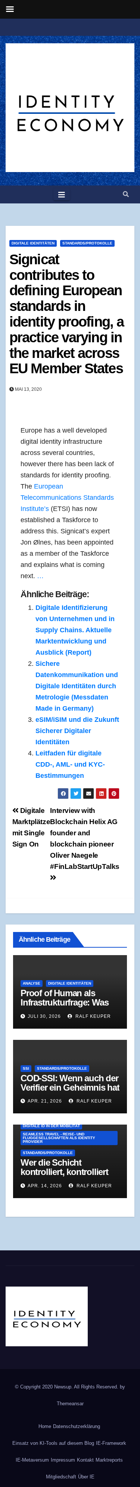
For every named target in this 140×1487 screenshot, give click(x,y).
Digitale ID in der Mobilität (51, 1126)
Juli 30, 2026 (44, 1016)
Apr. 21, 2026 (45, 1101)
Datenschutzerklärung (76, 1426)
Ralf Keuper (92, 1016)
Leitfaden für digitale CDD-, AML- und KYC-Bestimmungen (70, 764)
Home (44, 1426)
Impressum (63, 1460)
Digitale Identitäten (33, 243)
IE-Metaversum (32, 1460)
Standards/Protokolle (87, 243)
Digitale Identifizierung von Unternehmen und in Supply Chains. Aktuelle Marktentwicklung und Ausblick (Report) (75, 630)
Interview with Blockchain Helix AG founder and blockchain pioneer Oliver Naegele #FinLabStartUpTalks (84, 838)
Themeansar (70, 1403)
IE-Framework (111, 1443)
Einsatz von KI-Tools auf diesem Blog (53, 1443)
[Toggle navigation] (61, 194)
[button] (125, 194)
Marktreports (109, 1460)
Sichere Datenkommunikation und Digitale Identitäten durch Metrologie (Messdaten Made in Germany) (76, 686)
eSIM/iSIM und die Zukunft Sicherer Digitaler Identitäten (77, 731)
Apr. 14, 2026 (45, 1185)
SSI (26, 1068)
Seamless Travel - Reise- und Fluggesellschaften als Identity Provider (59, 1138)
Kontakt (85, 1460)
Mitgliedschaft (61, 1477)
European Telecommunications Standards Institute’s (67, 497)
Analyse (31, 983)
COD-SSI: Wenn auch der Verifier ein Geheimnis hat (70, 1082)
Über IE (86, 1477)
